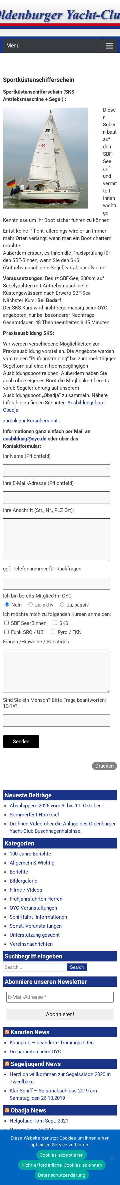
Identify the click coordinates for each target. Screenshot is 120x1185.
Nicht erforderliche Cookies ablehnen (61, 1165)
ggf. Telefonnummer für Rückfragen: (43, 569)
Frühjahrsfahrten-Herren (36, 899)
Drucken (104, 766)
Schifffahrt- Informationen (38, 917)
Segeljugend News (36, 1063)
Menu (13, 45)
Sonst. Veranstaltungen (36, 926)
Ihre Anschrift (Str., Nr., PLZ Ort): (38, 510)
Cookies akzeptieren (62, 1155)
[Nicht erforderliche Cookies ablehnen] (111, 1157)
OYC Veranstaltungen (33, 908)
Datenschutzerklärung (62, 1175)
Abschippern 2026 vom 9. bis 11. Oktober (55, 806)
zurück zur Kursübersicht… (32, 421)
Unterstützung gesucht (35, 935)
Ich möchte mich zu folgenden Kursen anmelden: (57, 614)
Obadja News (28, 1110)
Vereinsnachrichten (31, 944)
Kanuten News (30, 1032)
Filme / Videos (26, 890)
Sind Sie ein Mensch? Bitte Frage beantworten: (54, 700)
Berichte (19, 872)
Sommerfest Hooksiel (34, 815)
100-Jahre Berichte (30, 854)
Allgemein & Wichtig (32, 863)
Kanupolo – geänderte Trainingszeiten (52, 1043)
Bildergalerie (23, 881)
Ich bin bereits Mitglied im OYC (37, 596)
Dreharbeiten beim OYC (35, 1052)
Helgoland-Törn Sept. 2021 (39, 1121)
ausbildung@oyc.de (24, 439)
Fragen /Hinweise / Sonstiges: (36, 642)
